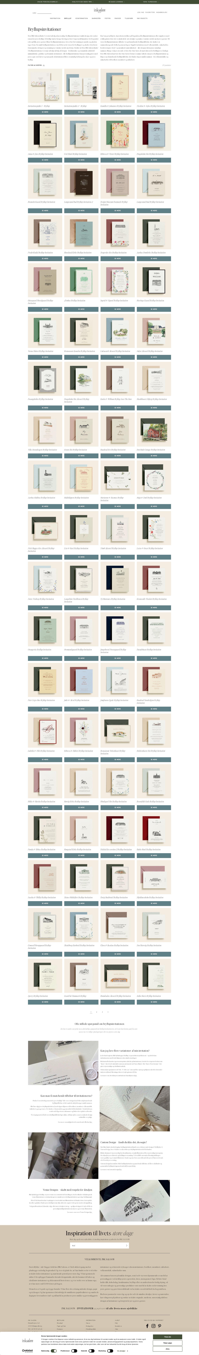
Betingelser (89, 1326)
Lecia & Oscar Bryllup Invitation (150, 548)
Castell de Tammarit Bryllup (75, 996)
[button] (38, 13)
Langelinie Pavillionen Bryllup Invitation (76, 600)
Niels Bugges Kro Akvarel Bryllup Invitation (41, 549)
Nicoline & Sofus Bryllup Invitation (151, 106)
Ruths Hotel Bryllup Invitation (149, 849)
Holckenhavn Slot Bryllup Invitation (151, 750)
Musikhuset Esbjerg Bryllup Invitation (152, 399)
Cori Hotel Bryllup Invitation (75, 154)
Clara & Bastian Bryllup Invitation (114, 945)
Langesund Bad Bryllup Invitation (150, 201)
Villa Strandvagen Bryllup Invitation (42, 449)
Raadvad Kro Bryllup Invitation (113, 449)
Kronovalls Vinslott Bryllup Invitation (152, 599)
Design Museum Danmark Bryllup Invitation (114, 203)
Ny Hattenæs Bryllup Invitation (113, 599)
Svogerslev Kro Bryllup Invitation (114, 252)
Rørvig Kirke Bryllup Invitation (76, 801)
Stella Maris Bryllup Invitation (149, 996)
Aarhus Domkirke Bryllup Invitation (151, 252)
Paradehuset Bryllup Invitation (149, 649)
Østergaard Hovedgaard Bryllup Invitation (40, 301)
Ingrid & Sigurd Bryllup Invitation (114, 300)
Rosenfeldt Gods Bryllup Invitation (150, 801)
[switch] (74, 1351)
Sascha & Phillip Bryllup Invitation (42, 897)
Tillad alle (167, 1337)
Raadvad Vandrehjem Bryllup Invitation (148, 701)
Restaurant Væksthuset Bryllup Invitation (113, 752)
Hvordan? (60, 1323)
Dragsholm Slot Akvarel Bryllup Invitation (76, 400)
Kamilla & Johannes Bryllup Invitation (116, 106)
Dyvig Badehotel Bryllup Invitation (114, 897)
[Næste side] (108, 1012)
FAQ (116, 1323)
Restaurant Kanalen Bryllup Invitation (79, 351)
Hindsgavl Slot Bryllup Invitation (114, 801)
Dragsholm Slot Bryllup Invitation (150, 154)
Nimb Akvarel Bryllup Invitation (113, 548)
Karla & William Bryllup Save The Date (116, 399)
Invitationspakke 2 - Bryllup (75, 106)
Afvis (167, 1349)
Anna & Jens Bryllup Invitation (40, 154)
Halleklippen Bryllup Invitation (76, 497)
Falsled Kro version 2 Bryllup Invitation (116, 849)
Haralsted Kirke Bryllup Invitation (77, 252)
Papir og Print (61, 1326)
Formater (60, 1329)
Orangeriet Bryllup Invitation (39, 649)
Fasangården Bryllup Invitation (40, 399)
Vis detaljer (121, 1351)
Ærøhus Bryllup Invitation (74, 300)
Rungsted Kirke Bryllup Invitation (77, 849)
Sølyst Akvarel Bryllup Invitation (150, 351)
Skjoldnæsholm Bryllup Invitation (150, 897)
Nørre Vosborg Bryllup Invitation (41, 599)
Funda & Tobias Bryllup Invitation (41, 849)
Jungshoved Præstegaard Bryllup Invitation (113, 651)
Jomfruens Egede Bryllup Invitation (114, 700)
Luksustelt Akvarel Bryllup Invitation (115, 351)
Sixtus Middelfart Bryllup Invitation (78, 897)
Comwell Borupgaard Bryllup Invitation (39, 946)
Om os (88, 1323)
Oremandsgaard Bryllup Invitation (78, 649)
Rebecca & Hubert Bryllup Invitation (78, 750)
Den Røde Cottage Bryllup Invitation (151, 449)
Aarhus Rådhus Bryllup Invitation (41, 497)
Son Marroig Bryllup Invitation (149, 945)
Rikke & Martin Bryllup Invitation (41, 801)
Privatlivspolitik (91, 1329)
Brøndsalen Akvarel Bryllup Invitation (116, 996)
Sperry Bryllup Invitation (38, 996)
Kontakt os (118, 1326)
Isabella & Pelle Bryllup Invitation (41, 750)
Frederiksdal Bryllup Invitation (40, 252)
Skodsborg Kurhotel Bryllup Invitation (79, 945)
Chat (116, 1329)
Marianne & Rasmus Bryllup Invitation (112, 499)
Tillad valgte (167, 1343)
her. (136, 1075)
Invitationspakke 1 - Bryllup (39, 106)
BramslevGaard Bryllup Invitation (41, 201)
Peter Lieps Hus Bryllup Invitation (41, 700)
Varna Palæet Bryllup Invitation (40, 351)
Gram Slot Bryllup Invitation (75, 449)
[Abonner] (126, 1245)
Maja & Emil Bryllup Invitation (149, 497)
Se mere (45, 112)
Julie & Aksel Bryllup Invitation (76, 700)
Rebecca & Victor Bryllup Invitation (115, 154)
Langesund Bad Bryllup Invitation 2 (78, 201)
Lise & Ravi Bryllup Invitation (76, 548)
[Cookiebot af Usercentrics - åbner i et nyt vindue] (27, 1351)
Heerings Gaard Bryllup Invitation (150, 300)
